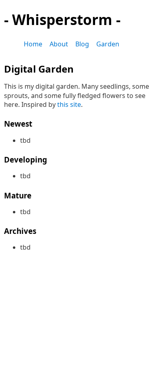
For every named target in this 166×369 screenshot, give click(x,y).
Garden (107, 44)
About (59, 44)
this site (69, 104)
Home (33, 44)
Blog (82, 44)
